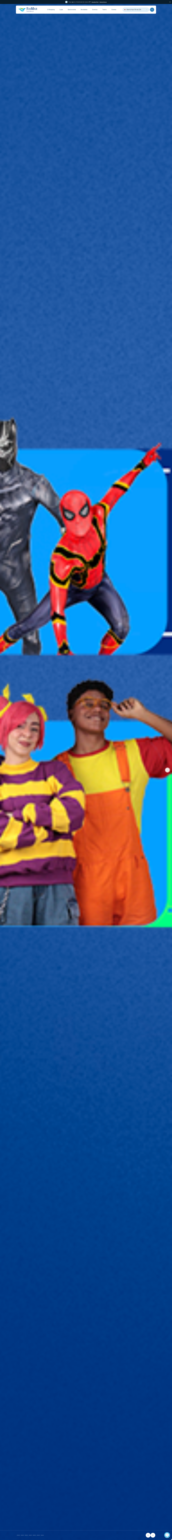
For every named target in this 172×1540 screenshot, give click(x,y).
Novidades (84, 9)
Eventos (94, 9)
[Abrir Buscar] (152, 9)
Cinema (113, 9)
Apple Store (103, 2)
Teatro (104, 9)
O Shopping (51, 9)
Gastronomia (72, 9)
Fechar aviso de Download (170, 2)
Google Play (95, 2)
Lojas (61, 9)
